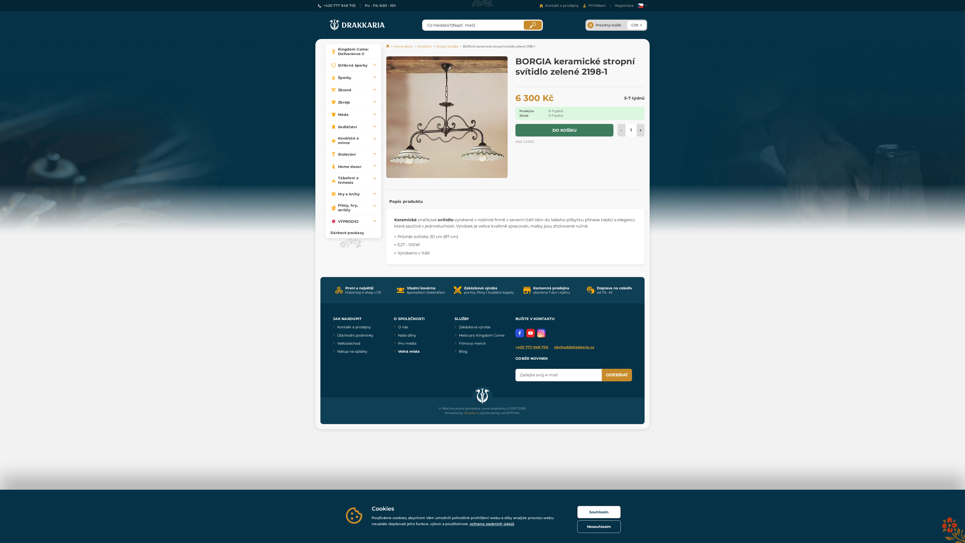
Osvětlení (424, 46)
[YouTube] (530, 333)
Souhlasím (599, 512)
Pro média (407, 343)
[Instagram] (541, 333)
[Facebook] (519, 333)
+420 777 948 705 (339, 5)
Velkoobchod (348, 343)
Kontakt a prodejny (562, 5)
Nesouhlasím (599, 526)
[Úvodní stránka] (388, 46)
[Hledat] (533, 25)
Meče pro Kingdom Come (481, 335)
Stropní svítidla (447, 46)
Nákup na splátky (352, 351)
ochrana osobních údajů (492, 524)
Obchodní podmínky (355, 335)
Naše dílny (407, 335)
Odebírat (617, 375)
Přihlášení (597, 5)
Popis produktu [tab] (406, 201)
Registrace (624, 5)
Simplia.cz (471, 413)
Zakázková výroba (474, 327)
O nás (403, 327)
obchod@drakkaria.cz (574, 347)
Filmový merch (472, 343)
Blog (463, 351)
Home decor (403, 46)
